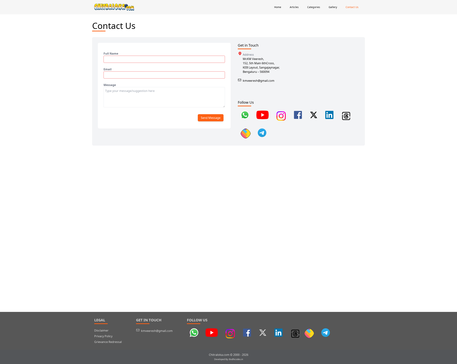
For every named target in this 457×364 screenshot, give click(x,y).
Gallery (333, 7)
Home (277, 7)
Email (108, 69)
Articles (294, 7)
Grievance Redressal (108, 342)
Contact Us (352, 7)
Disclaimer (101, 330)
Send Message (210, 118)
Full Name (111, 53)
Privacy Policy (103, 336)
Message (110, 85)
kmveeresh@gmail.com (258, 81)
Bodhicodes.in (236, 359)
